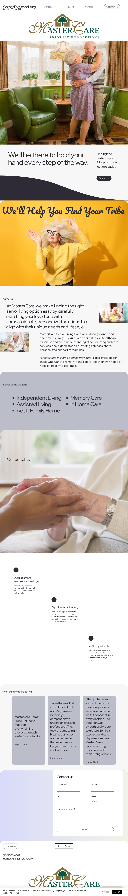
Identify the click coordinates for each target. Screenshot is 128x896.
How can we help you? (66, 809)
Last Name (96, 784)
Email (59, 797)
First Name (62, 784)
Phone (93, 797)
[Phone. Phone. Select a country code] (94, 801)
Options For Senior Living (19, 7)
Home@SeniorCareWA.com (19, 858)
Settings (105, 892)
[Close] (125, 892)
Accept (117, 892)
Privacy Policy (15, 893)
